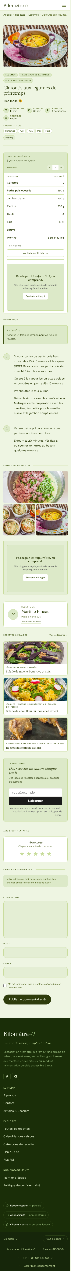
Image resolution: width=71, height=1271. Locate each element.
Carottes (12, 182)
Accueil (7, 14)
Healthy (9, 137)
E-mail (8, 963)
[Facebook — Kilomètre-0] (15, 1076)
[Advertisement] (35, 287)
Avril (22, 131)
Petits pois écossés (19, 190)
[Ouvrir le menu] (64, 5)
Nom (7, 943)
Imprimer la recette (37, 253)
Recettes (20, 14)
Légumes (33, 14)
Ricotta (11, 206)
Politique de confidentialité (21, 1185)
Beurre (11, 229)
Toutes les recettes (16, 1129)
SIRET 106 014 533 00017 (37, 1258)
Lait (9, 222)
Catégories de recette (18, 1144)
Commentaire (12, 897)
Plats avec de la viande (35, 75)
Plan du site (11, 1152)
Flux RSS (9, 1160)
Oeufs (10, 214)
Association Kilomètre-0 (20, 1249)
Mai (39, 131)
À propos (9, 1095)
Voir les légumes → (58, 635)
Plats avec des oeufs (18, 80)
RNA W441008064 (54, 1249)
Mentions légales (14, 1178)
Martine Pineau (35, 611)
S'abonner (35, 801)
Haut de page (53, 1238)
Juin (31, 131)
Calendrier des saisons (18, 1136)
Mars (47, 131)
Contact (8, 1103)
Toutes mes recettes (31, 621)
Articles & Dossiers (16, 1111)
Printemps (10, 131)
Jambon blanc (16, 198)
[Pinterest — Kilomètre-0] (7, 1076)
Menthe (11, 237)
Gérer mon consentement (39, 1265)
